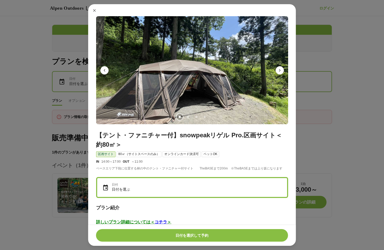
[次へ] (280, 70)
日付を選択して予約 (192, 235)
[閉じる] (94, 10)
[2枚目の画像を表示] (188, 117)
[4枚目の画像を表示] (204, 117)
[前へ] (104, 70)
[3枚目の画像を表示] (196, 117)
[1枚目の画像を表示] (179, 117)
